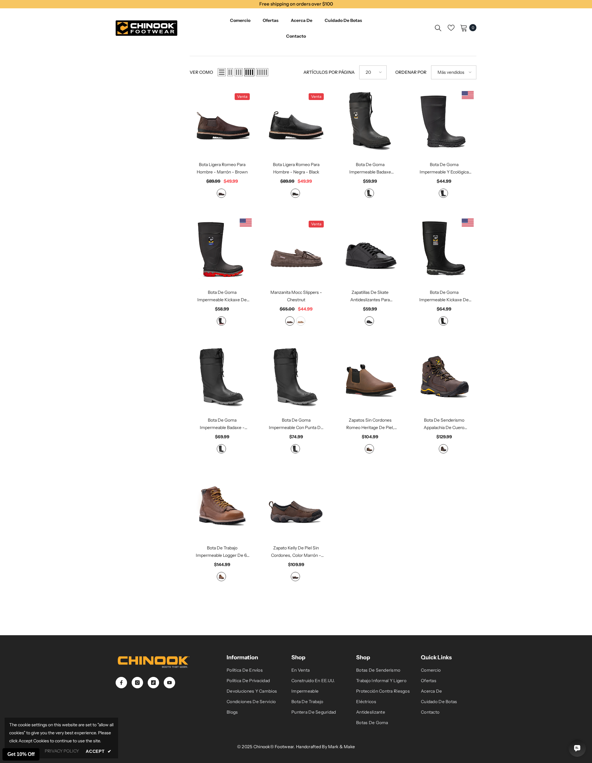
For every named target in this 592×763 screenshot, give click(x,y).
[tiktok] (153, 682)
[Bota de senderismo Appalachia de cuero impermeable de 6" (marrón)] (444, 376)
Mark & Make (341, 746)
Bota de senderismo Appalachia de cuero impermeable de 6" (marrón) (444, 424)
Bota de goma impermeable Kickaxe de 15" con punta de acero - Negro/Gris (444, 296)
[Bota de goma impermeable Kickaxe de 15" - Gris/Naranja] (222, 248)
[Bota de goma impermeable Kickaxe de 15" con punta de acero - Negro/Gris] (444, 248)
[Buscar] (438, 27)
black (295, 193)
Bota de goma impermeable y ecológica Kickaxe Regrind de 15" (444, 169)
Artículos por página (329, 72)
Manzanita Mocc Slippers (296, 296)
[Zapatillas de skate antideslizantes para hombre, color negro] (370, 248)
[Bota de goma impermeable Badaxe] (222, 376)
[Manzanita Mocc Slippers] (296, 248)
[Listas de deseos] (451, 27)
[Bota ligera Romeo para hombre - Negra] (296, 121)
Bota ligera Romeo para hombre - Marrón (222, 168)
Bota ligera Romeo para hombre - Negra (296, 168)
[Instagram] (137, 682)
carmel (300, 321)
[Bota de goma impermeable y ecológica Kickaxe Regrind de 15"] (444, 121)
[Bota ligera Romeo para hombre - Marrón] (222, 121)
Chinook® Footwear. (274, 746)
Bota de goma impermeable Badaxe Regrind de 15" (370, 169)
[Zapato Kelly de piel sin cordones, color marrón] (296, 504)
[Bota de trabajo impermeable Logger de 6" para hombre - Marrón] (222, 504)
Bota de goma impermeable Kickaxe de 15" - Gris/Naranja (222, 296)
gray (221, 321)
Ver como (201, 72)
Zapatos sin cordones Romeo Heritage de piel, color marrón (370, 424)
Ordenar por (410, 72)
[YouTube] (169, 682)
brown (221, 193)
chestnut (289, 321)
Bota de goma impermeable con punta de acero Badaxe (296, 424)
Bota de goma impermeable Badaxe (222, 424)
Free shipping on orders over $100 (296, 4)
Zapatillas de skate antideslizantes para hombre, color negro (370, 296)
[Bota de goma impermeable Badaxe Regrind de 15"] (370, 121)
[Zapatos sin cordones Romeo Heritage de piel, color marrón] (370, 376)
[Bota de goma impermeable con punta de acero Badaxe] (296, 376)
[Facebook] (121, 682)
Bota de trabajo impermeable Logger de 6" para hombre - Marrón (222, 552)
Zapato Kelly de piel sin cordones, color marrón (296, 552)
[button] (222, 72)
